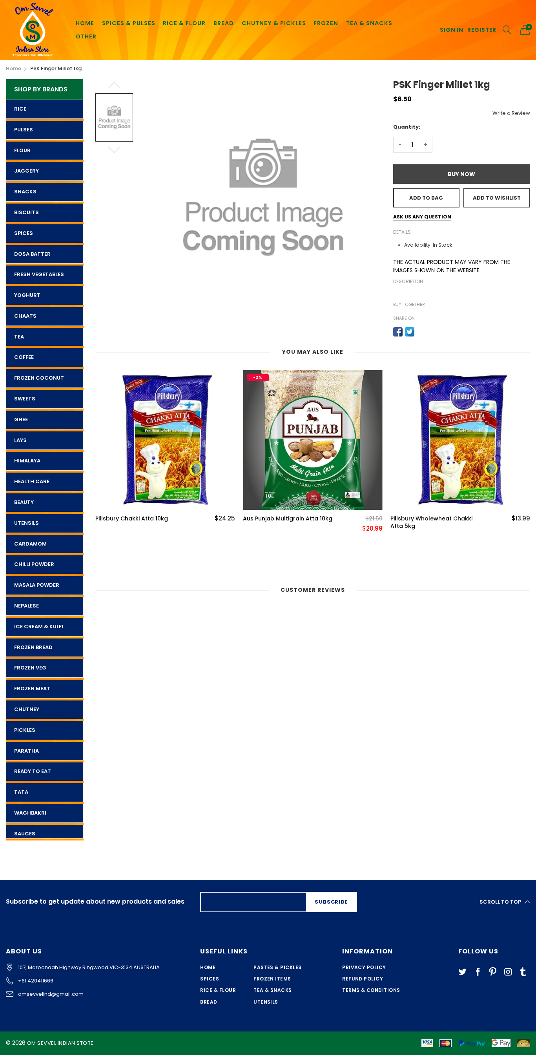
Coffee (24, 357)
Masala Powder (36, 585)
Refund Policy (362, 978)
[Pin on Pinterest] (421, 332)
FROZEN (326, 23)
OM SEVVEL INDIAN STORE (60, 1043)
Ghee (21, 419)
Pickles (24, 730)
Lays (20, 440)
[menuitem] (85, 23)
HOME (85, 23)
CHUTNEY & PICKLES (274, 23)
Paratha (26, 751)
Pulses (23, 129)
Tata (21, 792)
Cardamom (30, 544)
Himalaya (27, 460)
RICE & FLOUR (184, 23)
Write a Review (511, 113)
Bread (208, 1002)
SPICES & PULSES (128, 23)
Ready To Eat (32, 771)
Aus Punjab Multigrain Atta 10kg (287, 518)
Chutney (26, 709)
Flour (22, 150)
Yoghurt (27, 295)
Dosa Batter (32, 254)
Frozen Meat (32, 688)
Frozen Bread (33, 647)
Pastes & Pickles (277, 967)
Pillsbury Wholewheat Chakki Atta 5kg (431, 522)
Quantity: (406, 127)
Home (207, 967)
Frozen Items (272, 978)
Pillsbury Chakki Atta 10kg (131, 518)
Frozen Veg (30, 667)
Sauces (24, 833)
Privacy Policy (364, 967)
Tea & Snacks (272, 990)
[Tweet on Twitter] (409, 332)
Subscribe (331, 902)
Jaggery (26, 171)
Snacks (25, 191)
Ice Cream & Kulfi (38, 626)
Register (481, 30)
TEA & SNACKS (369, 23)
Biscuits (26, 212)
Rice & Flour (218, 990)
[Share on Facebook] (398, 332)
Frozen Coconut (39, 378)
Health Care (31, 481)
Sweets (24, 398)
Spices (23, 233)
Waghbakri (30, 813)
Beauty (24, 502)
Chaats (25, 316)
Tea (19, 336)
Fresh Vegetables (39, 274)
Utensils (26, 523)
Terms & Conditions (371, 990)
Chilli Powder (34, 564)
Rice (20, 109)
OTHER (86, 36)
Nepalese (26, 605)
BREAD (223, 23)
